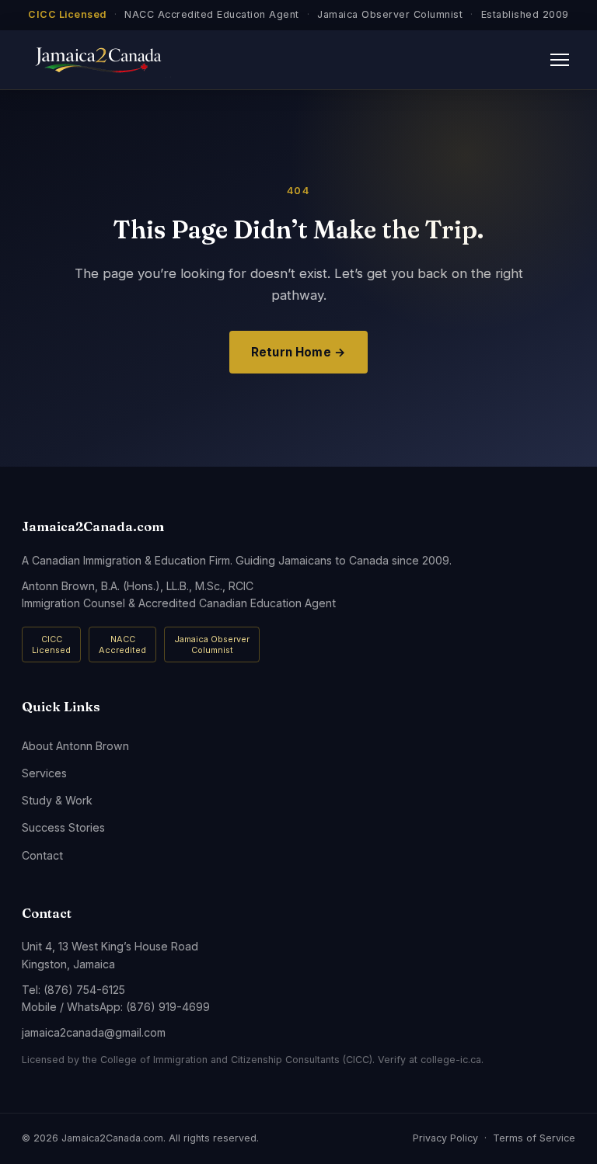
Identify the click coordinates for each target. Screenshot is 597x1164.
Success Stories (63, 827)
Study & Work (57, 800)
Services (44, 773)
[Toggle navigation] (559, 59)
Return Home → (298, 352)
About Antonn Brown (75, 745)
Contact (42, 855)
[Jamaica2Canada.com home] (96, 60)
